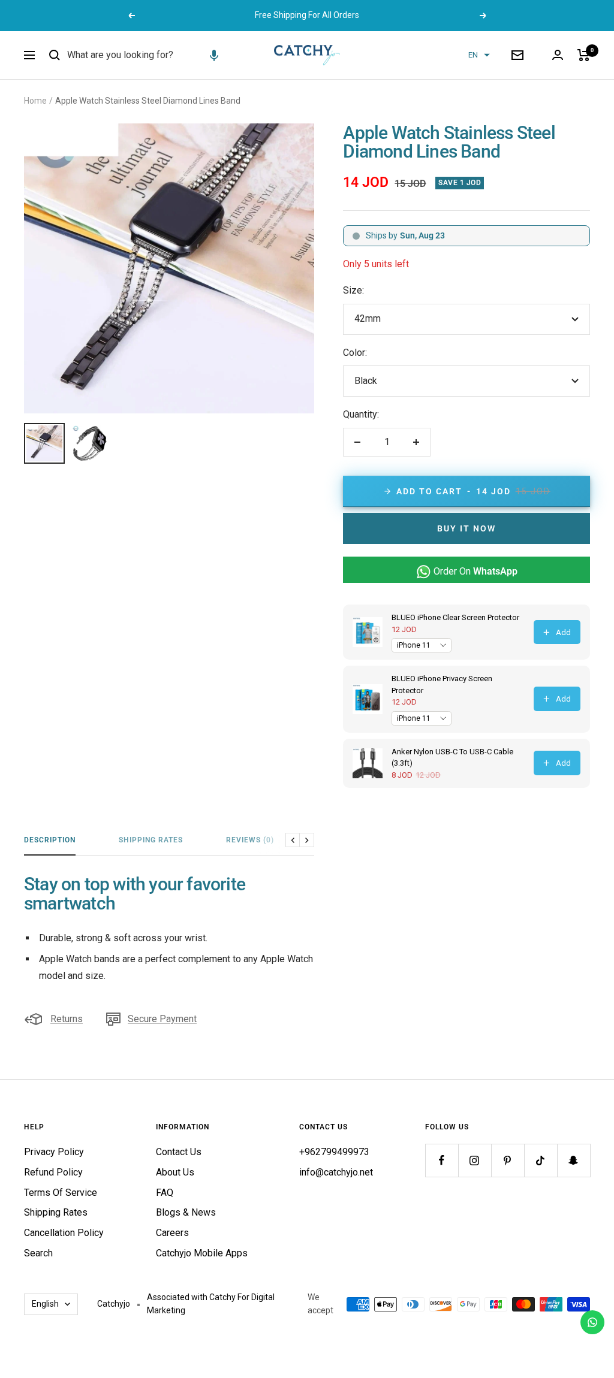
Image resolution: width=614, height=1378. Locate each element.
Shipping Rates (151, 840)
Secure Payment (162, 1019)
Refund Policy (53, 1172)
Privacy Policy (54, 1152)
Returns (66, 1019)
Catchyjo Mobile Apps (202, 1253)
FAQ (164, 1192)
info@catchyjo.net (336, 1172)
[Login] (557, 55)
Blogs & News (186, 1212)
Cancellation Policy (64, 1232)
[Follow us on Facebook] (441, 1160)
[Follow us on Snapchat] (573, 1160)
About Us (175, 1172)
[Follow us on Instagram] (474, 1160)
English (45, 1304)
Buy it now (466, 528)
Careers (172, 1232)
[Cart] (583, 55)
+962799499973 (334, 1152)
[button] (214, 55)
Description (50, 840)
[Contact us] (592, 1322)
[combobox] (157, 55)
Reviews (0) (250, 840)
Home (35, 100)
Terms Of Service (60, 1192)
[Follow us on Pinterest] (507, 1160)
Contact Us (178, 1152)
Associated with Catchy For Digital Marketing (211, 1303)
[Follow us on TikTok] (540, 1160)
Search (38, 1253)
